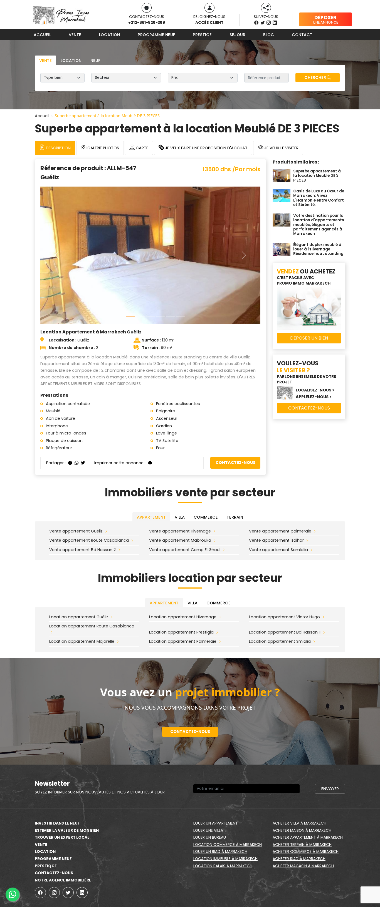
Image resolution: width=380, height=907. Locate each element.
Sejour (237, 34)
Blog (268, 34)
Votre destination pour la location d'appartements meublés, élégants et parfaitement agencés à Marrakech (318, 224)
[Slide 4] (160, 316)
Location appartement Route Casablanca (91, 626)
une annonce (325, 19)
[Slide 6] (180, 316)
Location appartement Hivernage (182, 617)
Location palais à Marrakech (222, 866)
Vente (75, 34)
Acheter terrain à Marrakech (302, 844)
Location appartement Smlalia (280, 641)
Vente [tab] (45, 60)
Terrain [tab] (235, 517)
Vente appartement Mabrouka (180, 540)
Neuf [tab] (95, 60)
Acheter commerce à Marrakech (306, 851)
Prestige (202, 34)
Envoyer (330, 789)
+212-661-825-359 (146, 22)
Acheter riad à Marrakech (299, 858)
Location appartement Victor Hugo (284, 617)
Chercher (315, 77)
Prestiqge (46, 866)
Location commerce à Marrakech (227, 844)
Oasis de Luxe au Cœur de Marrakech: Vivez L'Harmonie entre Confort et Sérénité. (318, 198)
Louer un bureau (209, 837)
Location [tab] (71, 60)
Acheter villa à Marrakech (299, 823)
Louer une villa (208, 830)
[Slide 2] (140, 316)
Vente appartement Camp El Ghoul (184, 549)
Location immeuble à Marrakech (225, 858)
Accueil (42, 34)
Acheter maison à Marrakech (302, 830)
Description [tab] (58, 148)
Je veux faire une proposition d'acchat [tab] (206, 148)
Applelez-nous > (314, 397)
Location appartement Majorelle (81, 641)
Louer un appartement (215, 823)
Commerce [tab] (206, 517)
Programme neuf (156, 34)
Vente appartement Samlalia (278, 549)
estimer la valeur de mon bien (67, 830)
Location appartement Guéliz (78, 617)
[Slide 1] (130, 316)
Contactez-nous (235, 462)
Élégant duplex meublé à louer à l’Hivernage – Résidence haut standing (318, 249)
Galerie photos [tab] (102, 148)
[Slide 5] (170, 316)
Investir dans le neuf (57, 823)
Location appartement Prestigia (181, 632)
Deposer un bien (309, 338)
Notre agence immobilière (63, 880)
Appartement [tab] (151, 517)
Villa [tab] (180, 517)
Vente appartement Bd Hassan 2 (82, 549)
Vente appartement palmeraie (280, 531)
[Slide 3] (150, 316)
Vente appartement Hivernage (180, 531)
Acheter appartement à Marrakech (308, 837)
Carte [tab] (141, 148)
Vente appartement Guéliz (76, 531)
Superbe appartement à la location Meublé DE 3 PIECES (317, 176)
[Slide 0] (120, 316)
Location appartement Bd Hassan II (284, 632)
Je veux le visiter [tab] (280, 148)
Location (109, 34)
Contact (302, 34)
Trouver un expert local (62, 837)
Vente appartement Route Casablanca (89, 540)
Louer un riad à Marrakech (220, 851)
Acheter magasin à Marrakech (303, 866)
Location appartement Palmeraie (182, 641)
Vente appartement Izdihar (276, 540)
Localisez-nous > (315, 390)
